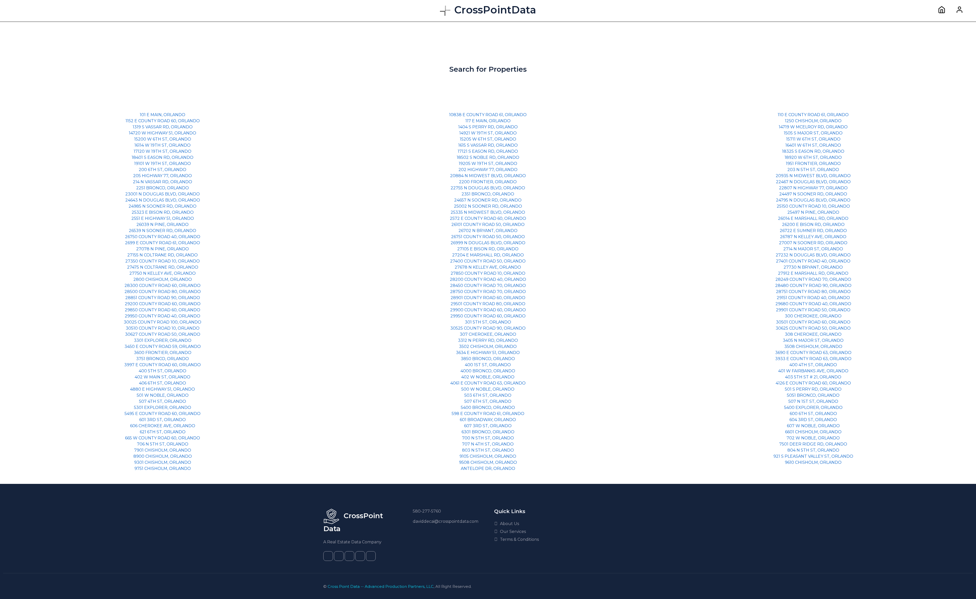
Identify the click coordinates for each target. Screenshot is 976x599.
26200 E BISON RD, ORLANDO (813, 224)
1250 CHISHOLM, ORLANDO (813, 120)
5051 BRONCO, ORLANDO (813, 395)
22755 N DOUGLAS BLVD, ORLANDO (488, 188)
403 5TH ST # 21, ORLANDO (813, 377)
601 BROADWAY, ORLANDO (488, 419)
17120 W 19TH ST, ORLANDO (162, 151)
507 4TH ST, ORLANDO (162, 401)
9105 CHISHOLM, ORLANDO (488, 456)
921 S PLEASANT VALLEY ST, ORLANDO (813, 456)
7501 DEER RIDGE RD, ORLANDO (813, 444)
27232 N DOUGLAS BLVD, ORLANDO (813, 255)
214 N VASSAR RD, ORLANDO (162, 181)
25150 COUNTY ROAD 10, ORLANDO (813, 206)
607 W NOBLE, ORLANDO (813, 425)
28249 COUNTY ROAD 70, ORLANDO (813, 279)
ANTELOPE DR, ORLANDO (488, 468)
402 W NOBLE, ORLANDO (487, 377)
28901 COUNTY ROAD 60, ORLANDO (488, 297)
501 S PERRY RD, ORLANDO (813, 389)
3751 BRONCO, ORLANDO (162, 358)
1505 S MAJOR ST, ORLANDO (813, 133)
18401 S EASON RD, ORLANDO (162, 157)
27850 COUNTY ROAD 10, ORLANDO (488, 273)
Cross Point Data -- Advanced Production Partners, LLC (381, 586)
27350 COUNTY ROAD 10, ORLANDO (162, 261)
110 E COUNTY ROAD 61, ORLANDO (813, 114)
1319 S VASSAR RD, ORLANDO (163, 127)
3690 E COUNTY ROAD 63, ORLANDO (813, 352)
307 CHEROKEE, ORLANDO (488, 334)
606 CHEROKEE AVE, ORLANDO (162, 425)
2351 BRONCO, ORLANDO (488, 194)
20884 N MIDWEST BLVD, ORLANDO (488, 175)
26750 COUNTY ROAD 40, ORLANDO (162, 236)
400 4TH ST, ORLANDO (813, 364)
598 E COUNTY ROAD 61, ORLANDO (488, 413)
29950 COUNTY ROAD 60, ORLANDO (488, 316)
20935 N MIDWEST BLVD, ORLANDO (813, 175)
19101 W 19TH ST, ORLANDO (162, 163)
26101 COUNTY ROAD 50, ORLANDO (488, 224)
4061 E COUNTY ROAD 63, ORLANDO (488, 383)
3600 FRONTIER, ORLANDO (162, 352)
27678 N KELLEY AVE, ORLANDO (488, 267)
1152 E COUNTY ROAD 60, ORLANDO (163, 120)
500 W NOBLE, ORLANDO (487, 389)
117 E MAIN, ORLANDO (488, 120)
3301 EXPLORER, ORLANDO (162, 340)
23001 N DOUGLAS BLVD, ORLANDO (162, 194)
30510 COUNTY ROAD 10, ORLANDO (163, 328)
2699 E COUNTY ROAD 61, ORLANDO (162, 242)
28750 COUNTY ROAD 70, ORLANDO (488, 291)
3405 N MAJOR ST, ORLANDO (813, 340)
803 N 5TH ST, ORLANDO (488, 450)
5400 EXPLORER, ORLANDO (813, 407)
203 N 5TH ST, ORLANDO (813, 169)
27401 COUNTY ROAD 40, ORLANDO (813, 261)
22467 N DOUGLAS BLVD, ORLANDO (813, 181)
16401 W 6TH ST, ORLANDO (813, 145)
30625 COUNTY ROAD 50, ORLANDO (813, 328)
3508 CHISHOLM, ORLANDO (813, 346)
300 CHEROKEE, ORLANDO (813, 316)
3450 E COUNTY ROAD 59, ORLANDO (163, 346)
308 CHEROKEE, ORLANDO (813, 334)
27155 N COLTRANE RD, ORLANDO (162, 255)
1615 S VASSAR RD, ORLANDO (488, 145)
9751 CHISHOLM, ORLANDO (162, 468)
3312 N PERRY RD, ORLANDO (488, 340)
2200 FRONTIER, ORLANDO (488, 181)
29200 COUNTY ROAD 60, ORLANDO (163, 303)
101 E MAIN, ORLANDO (162, 114)
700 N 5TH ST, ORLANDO (488, 438)
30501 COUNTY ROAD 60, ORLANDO (813, 322)
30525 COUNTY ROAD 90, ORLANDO (488, 328)
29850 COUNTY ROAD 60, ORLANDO (162, 310)
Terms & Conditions (519, 539)
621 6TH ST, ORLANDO (163, 431)
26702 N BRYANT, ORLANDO (488, 230)
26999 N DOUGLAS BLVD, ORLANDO (488, 242)
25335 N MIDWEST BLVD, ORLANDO (488, 212)
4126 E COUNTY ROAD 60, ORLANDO (813, 383)
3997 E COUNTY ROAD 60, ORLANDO (162, 364)
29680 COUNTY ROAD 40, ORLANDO (813, 303)
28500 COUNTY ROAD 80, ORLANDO (163, 291)
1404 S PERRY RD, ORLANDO (488, 127)
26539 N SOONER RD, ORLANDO (162, 230)
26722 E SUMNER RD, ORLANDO (813, 230)
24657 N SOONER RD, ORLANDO (488, 200)
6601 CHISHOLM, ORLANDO (813, 431)
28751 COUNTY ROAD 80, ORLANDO (813, 291)
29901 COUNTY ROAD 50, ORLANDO (813, 310)
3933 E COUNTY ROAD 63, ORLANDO (813, 358)
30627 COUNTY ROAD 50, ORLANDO (162, 334)
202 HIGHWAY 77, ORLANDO (488, 169)
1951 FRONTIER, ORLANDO (813, 163)
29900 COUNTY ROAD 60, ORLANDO (488, 310)
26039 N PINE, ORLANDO (162, 224)
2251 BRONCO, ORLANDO (162, 188)
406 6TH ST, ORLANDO (162, 383)
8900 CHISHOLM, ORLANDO (162, 456)
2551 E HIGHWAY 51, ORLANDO (162, 218)
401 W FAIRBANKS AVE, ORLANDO (813, 370)
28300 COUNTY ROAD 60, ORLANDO (163, 285)
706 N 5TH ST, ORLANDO (162, 444)
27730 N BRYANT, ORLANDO (813, 267)
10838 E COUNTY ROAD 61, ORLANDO (488, 114)
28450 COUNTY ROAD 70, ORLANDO (488, 285)
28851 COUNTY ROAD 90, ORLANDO (162, 297)
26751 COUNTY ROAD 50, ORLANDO (488, 236)
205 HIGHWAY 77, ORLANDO (162, 175)
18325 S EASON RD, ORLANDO (813, 151)
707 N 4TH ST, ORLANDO (488, 444)
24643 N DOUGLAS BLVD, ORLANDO (162, 200)
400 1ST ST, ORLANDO (488, 364)
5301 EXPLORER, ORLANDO (162, 407)
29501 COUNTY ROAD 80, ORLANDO (488, 303)
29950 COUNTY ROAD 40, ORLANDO (162, 316)
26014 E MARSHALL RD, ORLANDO (813, 218)
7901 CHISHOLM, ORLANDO (162, 450)
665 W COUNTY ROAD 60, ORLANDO (162, 438)
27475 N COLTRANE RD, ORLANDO (162, 267)
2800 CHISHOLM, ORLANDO (162, 279)
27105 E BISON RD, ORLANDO (487, 249)
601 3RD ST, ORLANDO (162, 419)
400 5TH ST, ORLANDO (162, 370)
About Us (509, 523)
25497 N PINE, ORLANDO (813, 212)
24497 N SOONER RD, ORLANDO (813, 194)
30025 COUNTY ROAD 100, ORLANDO (162, 322)
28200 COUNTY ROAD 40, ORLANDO (488, 279)
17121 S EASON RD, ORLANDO (488, 151)
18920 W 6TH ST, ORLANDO (813, 157)
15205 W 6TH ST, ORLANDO (488, 139)
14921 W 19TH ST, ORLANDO (488, 133)
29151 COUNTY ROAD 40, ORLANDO (813, 297)
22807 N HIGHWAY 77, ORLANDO (813, 188)
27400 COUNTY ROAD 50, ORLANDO (488, 261)
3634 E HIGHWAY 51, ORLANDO (488, 352)
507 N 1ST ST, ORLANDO (813, 401)
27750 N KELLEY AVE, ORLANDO (162, 273)
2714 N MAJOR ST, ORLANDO (813, 249)
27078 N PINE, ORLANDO (162, 249)
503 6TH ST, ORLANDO (487, 395)
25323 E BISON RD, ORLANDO (163, 212)
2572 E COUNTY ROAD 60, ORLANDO (488, 218)
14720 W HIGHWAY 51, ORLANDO (162, 133)
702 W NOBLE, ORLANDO (813, 438)
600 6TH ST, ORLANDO (813, 413)
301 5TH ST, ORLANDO (488, 322)
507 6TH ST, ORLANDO (487, 401)
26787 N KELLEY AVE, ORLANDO (813, 236)
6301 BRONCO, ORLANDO (488, 431)
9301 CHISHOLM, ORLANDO (162, 462)
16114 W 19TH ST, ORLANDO (162, 145)
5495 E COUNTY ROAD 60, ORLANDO (163, 413)
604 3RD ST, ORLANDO (813, 419)
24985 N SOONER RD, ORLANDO (162, 206)
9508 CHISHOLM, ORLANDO (488, 462)
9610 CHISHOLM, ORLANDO (813, 462)
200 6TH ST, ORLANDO (162, 169)
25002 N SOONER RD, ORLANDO (488, 206)
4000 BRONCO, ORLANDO (488, 370)
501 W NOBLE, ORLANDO (163, 395)
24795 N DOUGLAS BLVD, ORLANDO (813, 200)
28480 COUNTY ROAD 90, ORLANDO (813, 285)
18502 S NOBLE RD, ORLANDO (488, 157)
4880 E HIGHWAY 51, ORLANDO (162, 389)
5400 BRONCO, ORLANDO (488, 407)
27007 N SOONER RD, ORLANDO (813, 242)
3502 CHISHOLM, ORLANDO (488, 346)
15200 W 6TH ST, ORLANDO (162, 139)
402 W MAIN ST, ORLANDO (162, 377)
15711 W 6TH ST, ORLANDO (813, 139)
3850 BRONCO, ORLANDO (488, 358)
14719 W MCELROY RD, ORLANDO (813, 127)
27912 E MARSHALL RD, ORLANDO (813, 273)
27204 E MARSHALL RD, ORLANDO (488, 255)
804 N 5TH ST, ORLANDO (813, 450)
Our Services (513, 531)
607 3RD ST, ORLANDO (488, 425)
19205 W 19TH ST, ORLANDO (488, 163)
